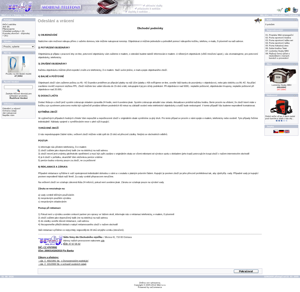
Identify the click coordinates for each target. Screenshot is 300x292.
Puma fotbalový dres (278, 45)
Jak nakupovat (9, 113)
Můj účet (264, 15)
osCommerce (156, 287)
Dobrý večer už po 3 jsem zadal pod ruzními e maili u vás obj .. (280, 117)
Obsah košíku (279, 15)
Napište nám (8, 115)
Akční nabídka (9, 24)
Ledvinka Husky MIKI (279, 51)
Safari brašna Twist (278, 48)
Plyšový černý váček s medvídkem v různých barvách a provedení (279, 55)
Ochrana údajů (9, 111)
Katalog (17, 15)
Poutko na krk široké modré (18, 74)
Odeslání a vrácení (33, 15)
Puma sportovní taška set (281, 40)
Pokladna (293, 15)
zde (102, 240)
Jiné (4, 27)
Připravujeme (8, 29)
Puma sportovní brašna (280, 38)
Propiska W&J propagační (281, 35)
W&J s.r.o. (6, 15)
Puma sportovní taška (279, 43)
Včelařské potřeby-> (11, 31)
